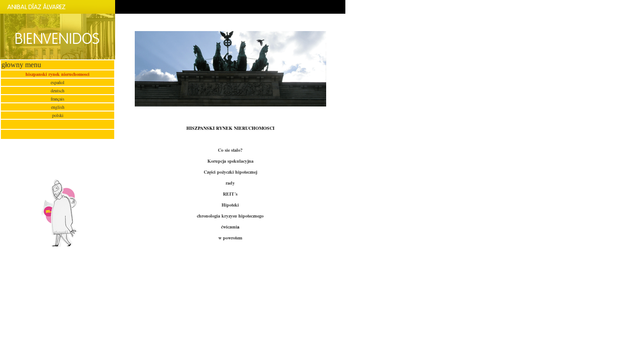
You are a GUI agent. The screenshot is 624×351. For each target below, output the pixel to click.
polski (57, 115)
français (57, 99)
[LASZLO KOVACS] (57, 245)
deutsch (57, 90)
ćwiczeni (229, 226)
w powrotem (230, 237)
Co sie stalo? (230, 150)
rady (230, 183)
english (57, 107)
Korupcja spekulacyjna (230, 161)
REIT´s (230, 194)
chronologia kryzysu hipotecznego (230, 216)
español (57, 82)
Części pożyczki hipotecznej (230, 172)
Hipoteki (230, 205)
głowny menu (21, 65)
